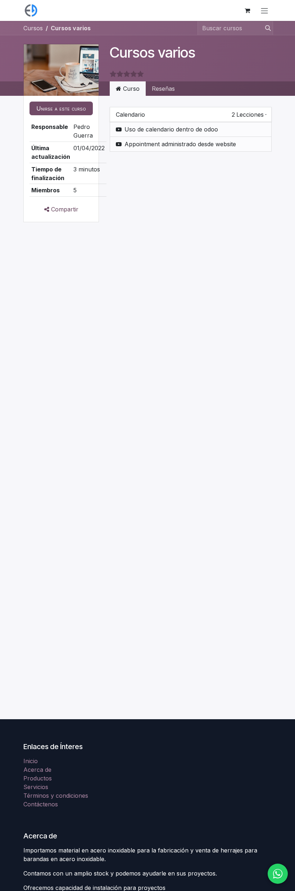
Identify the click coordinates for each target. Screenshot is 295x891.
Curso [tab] (130, 88)
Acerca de (37, 769)
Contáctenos (40, 804)
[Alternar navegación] (264, 10)
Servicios (35, 787)
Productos (37, 778)
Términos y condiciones (55, 795)
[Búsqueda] (266, 28)
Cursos (33, 28)
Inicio (30, 761)
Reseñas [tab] (163, 88)
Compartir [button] (63, 209)
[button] (61, 108)
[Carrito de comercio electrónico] (247, 10)
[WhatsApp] (278, 874)
